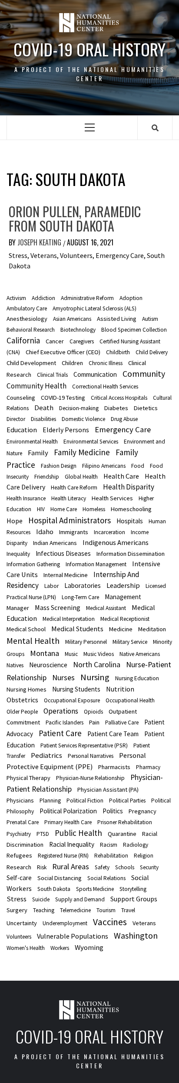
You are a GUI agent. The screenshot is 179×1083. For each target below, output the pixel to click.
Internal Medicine (65, 575)
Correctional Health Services (105, 386)
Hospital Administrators (69, 520)
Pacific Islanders (64, 722)
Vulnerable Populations (72, 936)
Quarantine (122, 834)
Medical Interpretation (69, 619)
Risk (41, 867)
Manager (18, 608)
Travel (128, 910)
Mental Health (33, 640)
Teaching (43, 910)
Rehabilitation (111, 855)
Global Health (81, 476)
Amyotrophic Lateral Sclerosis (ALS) (94, 308)
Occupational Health (130, 700)
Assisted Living (116, 319)
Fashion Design (58, 466)
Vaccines (110, 922)
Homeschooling (131, 509)
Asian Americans (72, 319)
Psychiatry (19, 834)
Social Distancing (59, 878)
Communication (95, 374)
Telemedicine (75, 910)
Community (144, 374)
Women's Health (26, 948)
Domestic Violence (83, 419)
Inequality (18, 554)
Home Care (63, 509)
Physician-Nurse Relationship (90, 778)
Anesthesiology (27, 319)
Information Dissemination (130, 554)
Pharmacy (148, 767)
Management (123, 597)
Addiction (43, 298)
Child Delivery (152, 352)
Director (16, 419)
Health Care (121, 476)
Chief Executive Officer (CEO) (63, 352)
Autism (150, 319)
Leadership (123, 585)
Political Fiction (84, 800)
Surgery (17, 910)
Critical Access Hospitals (119, 397)
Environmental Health (32, 441)
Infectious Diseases (63, 553)
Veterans (144, 923)
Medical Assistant (106, 608)
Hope (15, 520)
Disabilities (43, 419)
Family (38, 452)
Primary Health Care (68, 822)
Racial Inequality (71, 844)
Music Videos (98, 654)
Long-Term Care (80, 597)
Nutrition (120, 689)
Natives (15, 665)
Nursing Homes (26, 689)
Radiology (135, 844)
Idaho (44, 531)
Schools (124, 867)
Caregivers (82, 341)
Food (137, 466)
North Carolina (96, 664)
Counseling (21, 397)
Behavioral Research (31, 329)
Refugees (19, 855)
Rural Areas (70, 866)
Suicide (41, 899)
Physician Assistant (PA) (108, 789)
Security (149, 867)
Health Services (112, 498)
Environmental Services (90, 441)
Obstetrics (22, 699)
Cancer (55, 341)
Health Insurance (26, 498)
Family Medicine (82, 452)
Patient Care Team (113, 734)
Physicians (20, 800)
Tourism (106, 910)
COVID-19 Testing (63, 397)
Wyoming (89, 947)
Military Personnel (86, 642)
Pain (94, 722)
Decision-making (79, 408)
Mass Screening (57, 607)
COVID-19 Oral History (89, 49)
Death (43, 407)
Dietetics (146, 408)
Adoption (131, 298)
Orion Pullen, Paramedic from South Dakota (75, 218)
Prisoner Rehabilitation (124, 822)
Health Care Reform (74, 487)
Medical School (26, 629)
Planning (50, 800)
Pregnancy (142, 811)
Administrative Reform (87, 298)
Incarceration (109, 532)
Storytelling (132, 889)
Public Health (78, 833)
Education (22, 429)
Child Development (31, 363)
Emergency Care (123, 429)
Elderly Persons (66, 429)
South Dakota (53, 889)
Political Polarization (68, 811)
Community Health (36, 386)
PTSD (42, 834)
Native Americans (139, 654)
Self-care (19, 878)
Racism (108, 844)
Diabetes (116, 408)
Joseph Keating (40, 242)
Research (19, 867)
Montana (44, 653)
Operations (60, 711)
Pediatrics (46, 755)
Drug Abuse (124, 419)
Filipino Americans (104, 466)
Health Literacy (68, 498)
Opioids (93, 711)
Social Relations (106, 878)
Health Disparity (128, 487)
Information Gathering (33, 564)
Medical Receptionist (124, 619)
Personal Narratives (90, 756)
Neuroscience (48, 665)
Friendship (46, 476)
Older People (22, 711)
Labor (51, 586)
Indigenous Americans (116, 542)
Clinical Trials (52, 374)
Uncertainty (22, 923)
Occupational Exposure (72, 700)
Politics (113, 811)
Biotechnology (78, 329)
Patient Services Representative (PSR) (84, 745)
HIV (41, 509)
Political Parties (127, 800)
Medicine (121, 629)
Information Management (96, 564)
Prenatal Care (23, 822)
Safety (102, 867)
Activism (16, 298)
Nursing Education (137, 678)
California (23, 340)
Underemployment (65, 923)
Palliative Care (122, 722)
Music (71, 654)
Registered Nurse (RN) (63, 855)
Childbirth (118, 352)
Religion (143, 855)
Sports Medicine (95, 889)
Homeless (94, 509)
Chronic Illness (106, 363)
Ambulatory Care (27, 308)
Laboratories (82, 585)
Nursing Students (76, 689)
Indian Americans (55, 543)
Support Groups (133, 898)
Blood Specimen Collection (134, 329)
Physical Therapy (28, 778)
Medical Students (77, 628)
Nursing (94, 677)
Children (72, 363)
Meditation (152, 629)
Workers (59, 948)
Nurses (63, 677)
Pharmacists (114, 767)
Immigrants (73, 532)
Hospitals (129, 521)
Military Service (130, 642)
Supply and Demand (80, 899)
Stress (17, 899)
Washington (136, 935)
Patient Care (60, 733)
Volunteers (19, 936)
